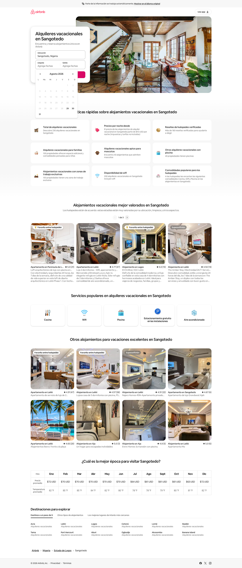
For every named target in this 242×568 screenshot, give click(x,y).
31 (40, 114)
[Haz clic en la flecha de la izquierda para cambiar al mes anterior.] (40, 74)
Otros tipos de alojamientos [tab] (70, 515)
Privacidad (55, 563)
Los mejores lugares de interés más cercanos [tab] (108, 515)
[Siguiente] (127, 217)
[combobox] (60, 56)
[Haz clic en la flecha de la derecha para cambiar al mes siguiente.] (73, 74)
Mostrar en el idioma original (147, 3)
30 (73, 108)
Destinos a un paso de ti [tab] (42, 515)
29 (67, 108)
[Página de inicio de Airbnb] (38, 11)
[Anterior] (115, 217)
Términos (67, 563)
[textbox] (48, 66)
